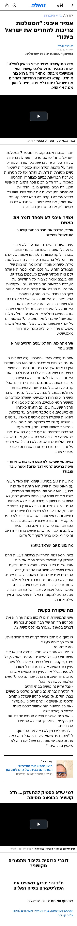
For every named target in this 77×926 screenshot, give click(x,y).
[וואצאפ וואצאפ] (14, 5)
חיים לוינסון (19, 911)
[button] (60, 5)
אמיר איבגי (33, 911)
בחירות (45, 911)
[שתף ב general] (7, 5)
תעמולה (55, 911)
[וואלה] (38, 5)
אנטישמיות (67, 911)
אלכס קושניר (65, 915)
